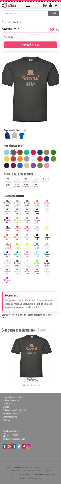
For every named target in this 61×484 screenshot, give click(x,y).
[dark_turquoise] (47, 252)
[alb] (33, 159)
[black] (7, 227)
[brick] (13, 159)
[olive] (40, 165)
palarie (23, 315)
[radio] (8, 179)
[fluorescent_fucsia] (7, 269)
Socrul (12, 315)
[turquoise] (17, 252)
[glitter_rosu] (17, 209)
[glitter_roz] (47, 201)
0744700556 (12, 435)
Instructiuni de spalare (12, 397)
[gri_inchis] (13, 152)
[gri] (26, 159)
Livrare (6, 407)
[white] (47, 218)
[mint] (27, 235)
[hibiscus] (7, 235)
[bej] (26, 165)
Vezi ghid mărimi (22, 173)
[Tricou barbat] (22, 133)
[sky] (37, 252)
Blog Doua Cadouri (11, 431)
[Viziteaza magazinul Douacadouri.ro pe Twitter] (19, 446)
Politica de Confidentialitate (15, 410)
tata (45, 315)
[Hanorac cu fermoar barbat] (15, 133)
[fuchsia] (33, 152)
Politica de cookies (11, 400)
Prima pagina (6, 22)
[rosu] (40, 159)
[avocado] (53, 159)
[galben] (6, 159)
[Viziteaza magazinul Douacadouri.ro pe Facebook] (14, 446)
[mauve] (47, 244)
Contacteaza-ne (10, 417)
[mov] (33, 165)
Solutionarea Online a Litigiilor (37, 470)
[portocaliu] (20, 159)
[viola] (17, 261)
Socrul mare (31, 379)
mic (17, 315)
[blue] (37, 244)
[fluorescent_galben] (47, 269)
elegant (30, 315)
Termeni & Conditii (11, 413)
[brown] (37, 235)
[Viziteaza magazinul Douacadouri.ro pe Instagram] (28, 446)
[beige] (47, 227)
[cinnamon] (7, 244)
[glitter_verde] (7, 201)
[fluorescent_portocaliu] (37, 269)
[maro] (20, 152)
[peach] (7, 261)
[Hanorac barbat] (8, 133)
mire (4, 317)
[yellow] (27, 244)
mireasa (51, 315)
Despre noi (7, 403)
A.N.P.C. (30, 467)
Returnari (7, 420)
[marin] (46, 159)
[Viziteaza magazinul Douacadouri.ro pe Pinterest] (24, 446)
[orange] (17, 235)
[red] (17, 227)
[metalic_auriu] (17, 218)
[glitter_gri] (17, 201)
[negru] (6, 165)
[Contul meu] (50, 5)
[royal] (20, 165)
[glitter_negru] (37, 209)
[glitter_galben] (37, 201)
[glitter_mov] (7, 218)
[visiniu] (13, 165)
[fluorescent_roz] (27, 269)
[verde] (53, 152)
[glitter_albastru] (27, 209)
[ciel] (6, 152)
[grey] (37, 227)
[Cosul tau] (56, 5)
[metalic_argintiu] (27, 218)
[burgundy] (47, 261)
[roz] (46, 165)
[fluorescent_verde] (17, 269)
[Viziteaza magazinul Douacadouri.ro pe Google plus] (10, 446)
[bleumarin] (40, 152)
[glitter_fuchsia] (7, 209)
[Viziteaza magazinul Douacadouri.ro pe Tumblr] (5, 446)
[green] (17, 244)
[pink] (27, 227)
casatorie (38, 315)
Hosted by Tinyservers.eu (31, 478)
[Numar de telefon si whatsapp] (45, 5)
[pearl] (27, 261)
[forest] (47, 235)
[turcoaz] (26, 152)
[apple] (37, 261)
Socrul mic (17, 22)
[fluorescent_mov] (7, 278)
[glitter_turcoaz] (27, 201)
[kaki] (46, 152)
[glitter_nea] (47, 209)
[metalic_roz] (37, 218)
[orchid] (27, 252)
